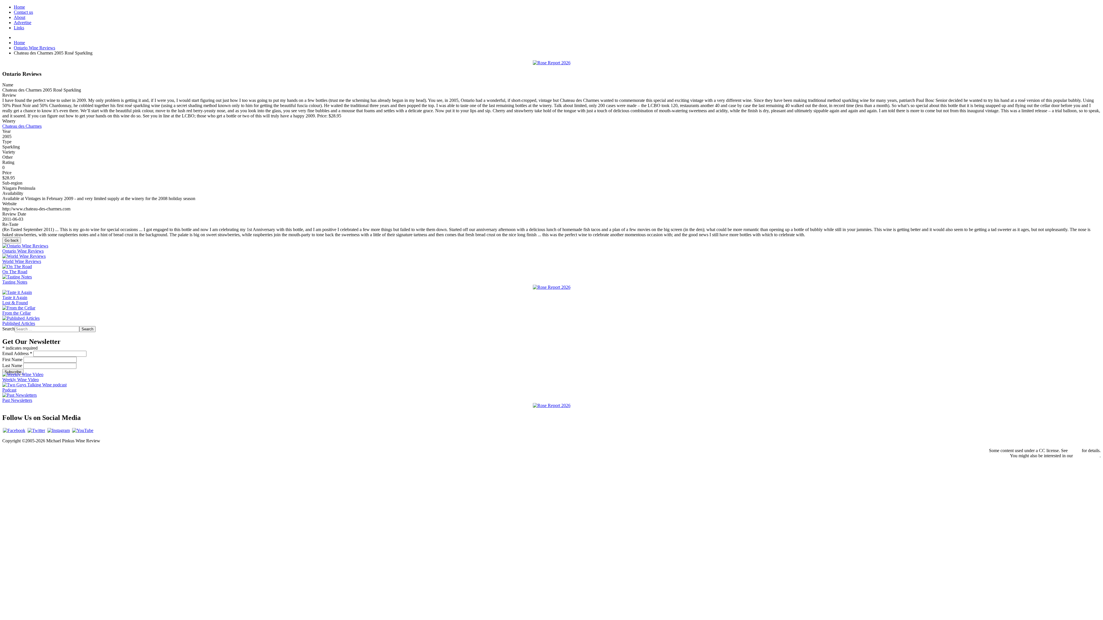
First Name (13, 359)
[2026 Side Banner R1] (551, 405)
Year (6, 131)
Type (6, 141)
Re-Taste (10, 224)
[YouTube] (83, 430)
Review (9, 95)
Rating (8, 162)
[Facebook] (14, 430)
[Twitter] (36, 430)
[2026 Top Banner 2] (551, 62)
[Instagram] (58, 430)
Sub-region (12, 183)
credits (1075, 450)
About (19, 17)
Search (8, 328)
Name (7, 84)
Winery (9, 121)
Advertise (22, 22)
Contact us (23, 12)
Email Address (17, 353)
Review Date (14, 214)
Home (19, 7)
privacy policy (1087, 455)
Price (6, 172)
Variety (8, 152)
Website (9, 203)
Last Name (12, 365)
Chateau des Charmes (22, 126)
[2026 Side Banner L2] (551, 287)
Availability (12, 193)
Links (19, 27)
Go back (12, 240)
